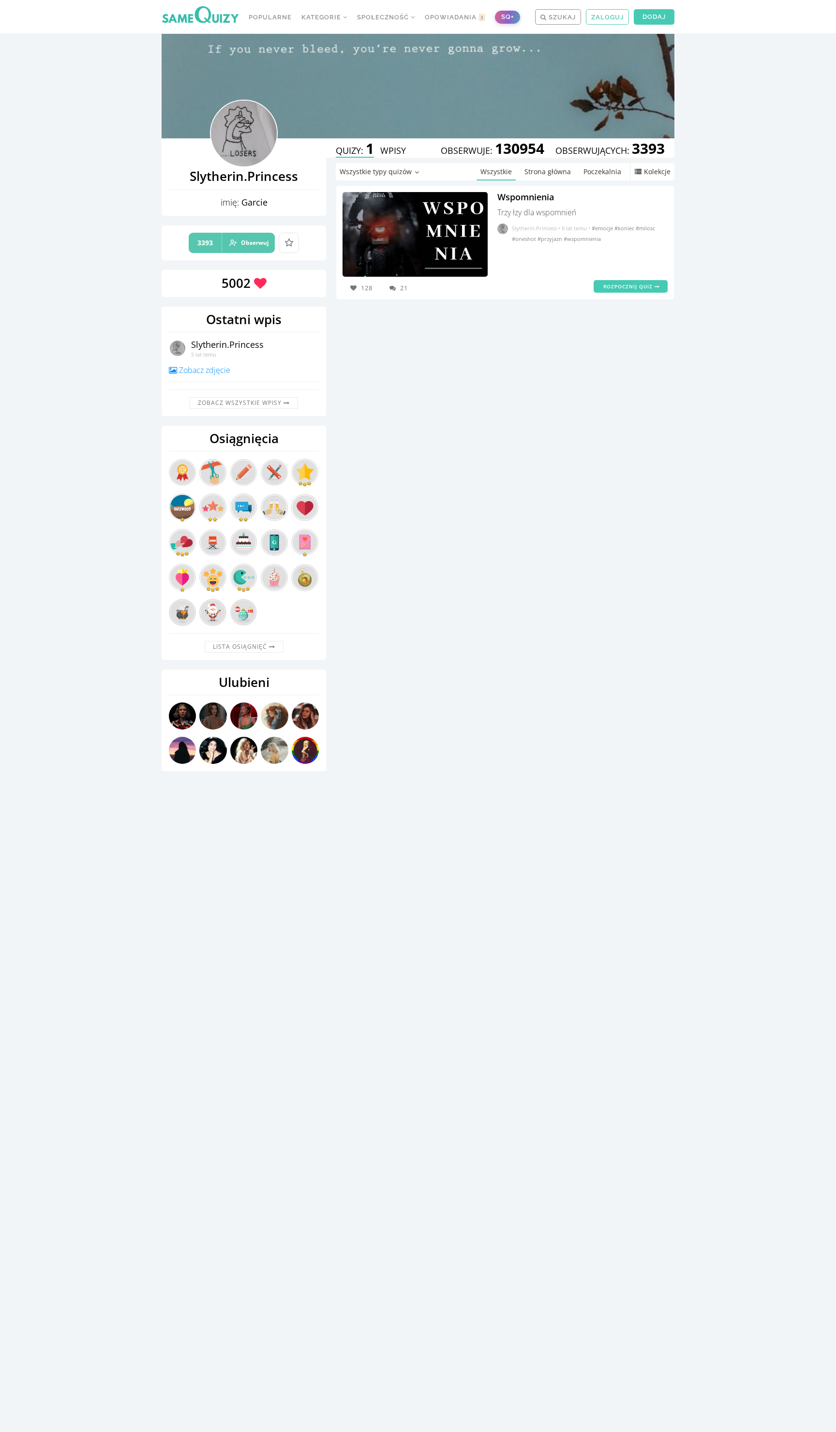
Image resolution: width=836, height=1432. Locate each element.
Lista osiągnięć (241, 646)
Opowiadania (454, 17)
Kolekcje (657, 171)
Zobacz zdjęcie (203, 370)
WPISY (393, 150)
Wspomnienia (525, 197)
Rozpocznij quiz (629, 286)
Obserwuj (233, 242)
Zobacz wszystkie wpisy (241, 403)
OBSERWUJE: (492, 150)
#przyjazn (550, 238)
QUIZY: (355, 150)
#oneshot (524, 238)
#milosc (645, 228)
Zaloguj (607, 17)
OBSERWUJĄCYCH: (610, 150)
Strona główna (547, 171)
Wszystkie (496, 171)
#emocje (603, 228)
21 (404, 287)
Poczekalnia (602, 171)
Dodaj (654, 16)
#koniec (625, 228)
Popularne (270, 17)
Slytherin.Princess (227, 344)
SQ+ (507, 16)
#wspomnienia (582, 238)
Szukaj (561, 17)
